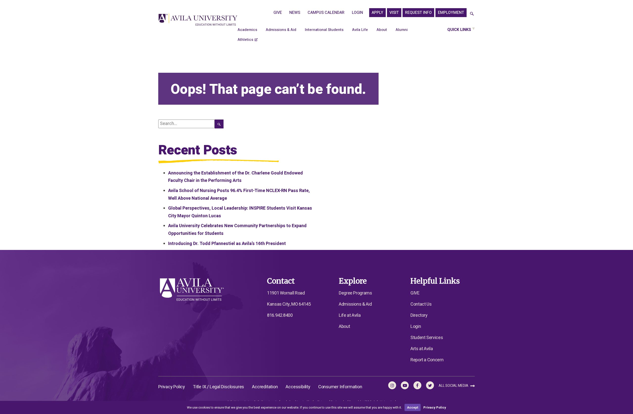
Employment (451, 13)
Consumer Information (340, 387)
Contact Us (420, 304)
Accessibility (298, 387)
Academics (247, 29)
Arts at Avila (421, 348)
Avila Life (360, 29)
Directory (419, 315)
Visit (394, 13)
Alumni (402, 29)
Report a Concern (426, 360)
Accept (412, 407)
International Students (324, 29)
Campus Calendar (326, 13)
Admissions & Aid (281, 29)
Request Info (418, 13)
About (382, 29)
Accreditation (265, 387)
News (294, 13)
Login (357, 13)
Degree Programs (355, 293)
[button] (472, 14)
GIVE (277, 13)
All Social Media (454, 385)
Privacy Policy (171, 387)
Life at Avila (350, 315)
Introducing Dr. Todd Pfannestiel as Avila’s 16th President (227, 243)
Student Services (426, 337)
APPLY (377, 13)
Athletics (245, 39)
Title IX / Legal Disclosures (218, 387)
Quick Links (459, 30)
